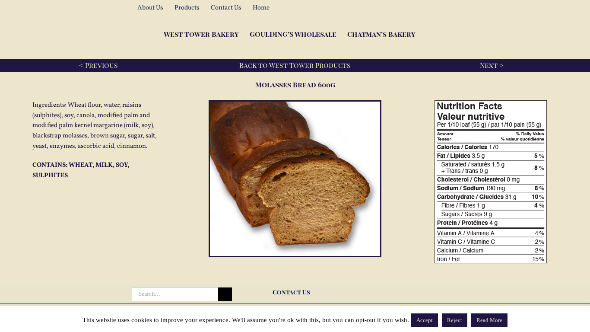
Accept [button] (424, 320)
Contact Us (293, 292)
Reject (454, 320)
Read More (489, 320)
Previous (101, 65)
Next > (492, 65)
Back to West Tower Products (295, 65)
